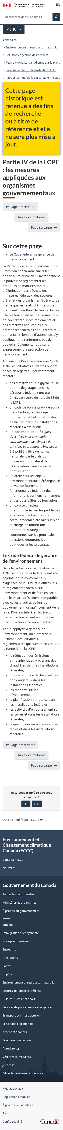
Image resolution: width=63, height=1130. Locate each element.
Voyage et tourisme (16, 941)
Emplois (8, 925)
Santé (6, 966)
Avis (5, 1113)
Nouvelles (9, 868)
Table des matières (33, 218)
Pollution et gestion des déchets (27, 55)
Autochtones (11, 1048)
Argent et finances (15, 1032)
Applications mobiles (16, 1097)
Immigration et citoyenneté (21, 933)
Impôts (7, 974)
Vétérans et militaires (17, 1057)
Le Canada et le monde (18, 1024)
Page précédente (24, 208)
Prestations (10, 958)
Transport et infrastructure (21, 1015)
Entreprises (10, 949)
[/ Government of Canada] (24, 5)
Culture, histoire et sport (19, 999)
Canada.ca (10, 40)
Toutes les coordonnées (18, 894)
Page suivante (45, 228)
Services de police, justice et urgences (27, 1007)
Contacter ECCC (13, 860)
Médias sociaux (13, 1088)
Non (37, 803)
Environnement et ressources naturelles (32, 47)
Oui (26, 803)
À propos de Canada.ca (18, 1105)
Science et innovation (17, 1040)
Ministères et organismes (19, 902)
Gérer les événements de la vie (23, 1073)
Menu (15, 29)
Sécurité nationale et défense (22, 991)
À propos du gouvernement (21, 911)
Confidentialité (12, 1122)
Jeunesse (8, 1065)
